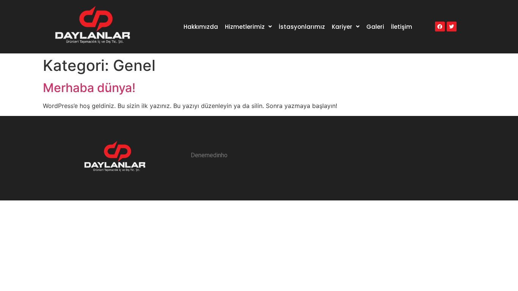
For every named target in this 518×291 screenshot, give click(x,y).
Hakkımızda (201, 27)
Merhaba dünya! (89, 87)
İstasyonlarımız (302, 27)
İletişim (401, 27)
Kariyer (342, 27)
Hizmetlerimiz (245, 27)
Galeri (375, 27)
